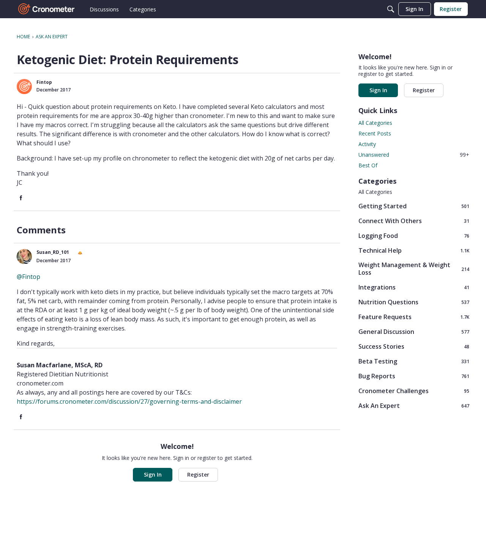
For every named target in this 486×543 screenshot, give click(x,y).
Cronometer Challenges (413, 391)
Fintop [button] (44, 82)
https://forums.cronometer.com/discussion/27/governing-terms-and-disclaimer (129, 401)
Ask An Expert (413, 405)
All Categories (375, 122)
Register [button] (198, 474)
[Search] (391, 9)
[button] (24, 86)
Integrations (413, 287)
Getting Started (413, 206)
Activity (367, 144)
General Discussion (413, 331)
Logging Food (413, 235)
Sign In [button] (153, 474)
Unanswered (413, 154)
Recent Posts (374, 133)
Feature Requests (413, 317)
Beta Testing (413, 361)
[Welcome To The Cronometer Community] (46, 9)
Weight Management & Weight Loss (413, 268)
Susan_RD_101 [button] (52, 252)
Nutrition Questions (413, 302)
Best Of (367, 165)
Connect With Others (413, 221)
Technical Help (413, 250)
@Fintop (28, 276)
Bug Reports (413, 376)
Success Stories (413, 346)
